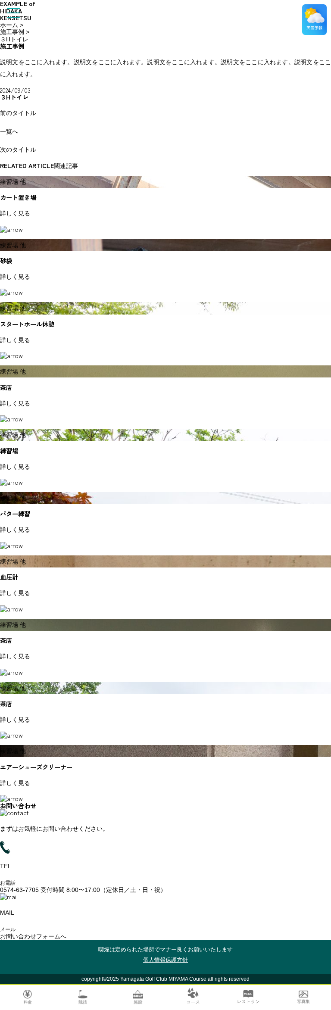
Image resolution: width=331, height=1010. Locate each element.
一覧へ (9, 131)
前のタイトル (18, 112)
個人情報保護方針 (165, 960)
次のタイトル (18, 149)
